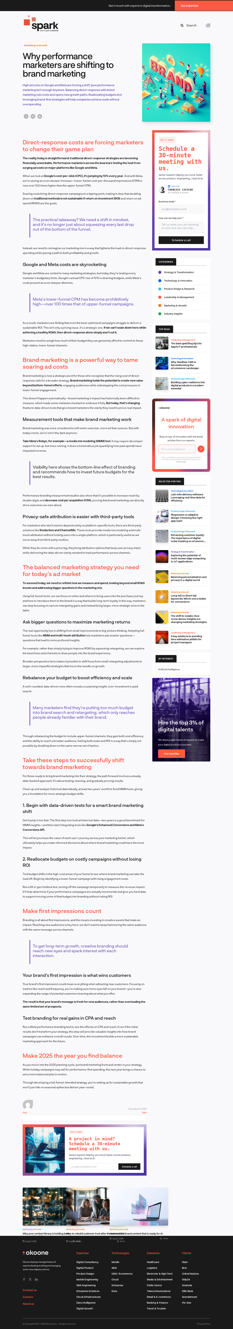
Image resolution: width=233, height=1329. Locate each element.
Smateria (187, 1285)
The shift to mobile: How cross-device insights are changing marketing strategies (189, 618)
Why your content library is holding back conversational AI (46, 1235)
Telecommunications (159, 1291)
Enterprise (117, 1285)
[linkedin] (36, 1279)
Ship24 (186, 1279)
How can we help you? (171, 218)
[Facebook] (26, 116)
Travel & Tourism (156, 1308)
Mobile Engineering (87, 1279)
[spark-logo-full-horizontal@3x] (41, 15)
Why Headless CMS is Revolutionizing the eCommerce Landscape (185, 365)
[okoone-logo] (35, 1251)
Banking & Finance (157, 1302)
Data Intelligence (86, 1302)
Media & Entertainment (160, 1279)
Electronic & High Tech (160, 1273)
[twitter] (30, 1279)
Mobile (115, 1262)
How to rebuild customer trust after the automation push (95, 1235)
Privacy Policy (203, 1324)
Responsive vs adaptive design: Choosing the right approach (186, 517)
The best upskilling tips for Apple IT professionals (186, 345)
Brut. (184, 1267)
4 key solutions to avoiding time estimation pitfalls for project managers (186, 639)
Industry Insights (173, 313)
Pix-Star (186, 1302)
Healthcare (153, 1262)
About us (28, 1303)
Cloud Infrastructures (88, 1296)
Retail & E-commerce (159, 1296)
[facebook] (24, 1279)
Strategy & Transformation (179, 272)
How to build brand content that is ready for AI (136, 1233)
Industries (153, 1253)
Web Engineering (86, 1285)
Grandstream (189, 1296)
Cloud (115, 1279)
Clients (186, 1253)
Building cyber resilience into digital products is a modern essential (188, 385)
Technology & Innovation (178, 280)
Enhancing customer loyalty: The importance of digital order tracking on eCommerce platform (189, 540)
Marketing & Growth (35, 45)
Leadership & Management (179, 297)
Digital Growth (84, 1308)
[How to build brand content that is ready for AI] (139, 1189)
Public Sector (154, 1285)
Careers (28, 1296)
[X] (33, 116)
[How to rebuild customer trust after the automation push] (95, 1189)
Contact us (30, 1290)
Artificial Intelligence (169, 669)
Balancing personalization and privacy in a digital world (189, 578)
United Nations (190, 1273)
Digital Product (84, 1267)
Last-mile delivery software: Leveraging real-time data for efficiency (188, 497)
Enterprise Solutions (87, 1291)
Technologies (120, 1253)
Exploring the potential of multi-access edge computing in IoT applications (188, 558)
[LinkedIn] (40, 116)
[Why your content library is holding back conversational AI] (52, 1189)
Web (114, 1267)
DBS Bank (187, 1291)
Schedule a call (129, 1166)
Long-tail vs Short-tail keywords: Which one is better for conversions (188, 598)
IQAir (185, 1262)
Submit (201, 449)
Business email (167, 201)
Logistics (152, 1267)
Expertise (82, 1253)
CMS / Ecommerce (122, 1273)
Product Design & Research (179, 288)
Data (114, 1291)
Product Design (85, 1273)
